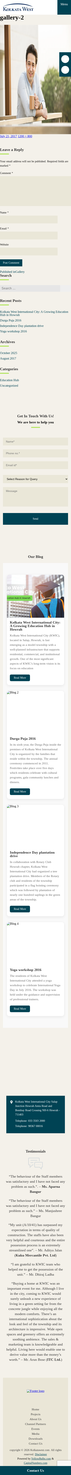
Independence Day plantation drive (22, 325)
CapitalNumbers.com (35, 1463)
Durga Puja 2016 (10, 320)
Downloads (36, 1438)
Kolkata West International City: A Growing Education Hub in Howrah (34, 313)
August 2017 (8, 358)
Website (4, 244)
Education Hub (9, 380)
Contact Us (35, 1470)
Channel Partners (35, 1424)
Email (4, 228)
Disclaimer (41, 1454)
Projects (35, 1414)
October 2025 (8, 353)
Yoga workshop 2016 (13, 331)
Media (35, 1433)
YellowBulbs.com (41, 1458)
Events (35, 1429)
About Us (35, 1419)
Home (35, 1409)
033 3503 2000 (36, 1120)
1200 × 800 (25, 136)
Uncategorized (9, 385)
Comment (6, 173)
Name (4, 212)
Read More (20, 677)
